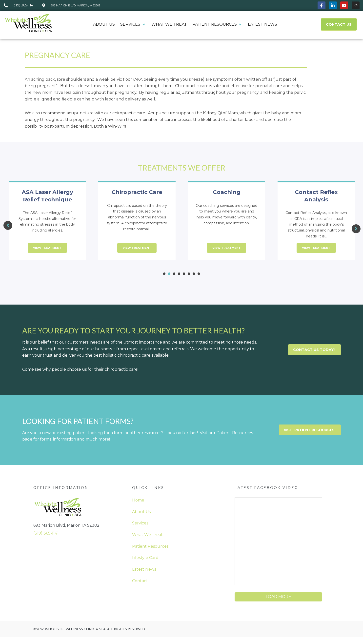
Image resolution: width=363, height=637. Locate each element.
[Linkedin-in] (333, 5)
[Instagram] (356, 5)
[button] (133, 24)
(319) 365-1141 (46, 533)
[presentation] (164, 273)
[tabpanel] (47, 223)
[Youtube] (344, 5)
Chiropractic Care (137, 192)
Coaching (227, 192)
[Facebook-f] (321, 5)
